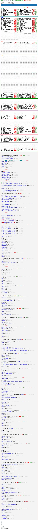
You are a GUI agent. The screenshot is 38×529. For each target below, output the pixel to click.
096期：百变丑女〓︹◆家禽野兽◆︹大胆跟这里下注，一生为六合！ (7, 103)
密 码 (2, 3)
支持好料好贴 (3, 422)
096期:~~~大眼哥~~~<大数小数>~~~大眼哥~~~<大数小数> (11, 434)
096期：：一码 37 (4, 163)
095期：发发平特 (3, 114)
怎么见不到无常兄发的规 (4, 188)
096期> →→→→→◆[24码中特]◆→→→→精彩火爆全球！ (11, 377)
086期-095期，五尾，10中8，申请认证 (6, 172)
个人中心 (15, 7)
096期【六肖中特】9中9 (3, 30)
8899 (2, 429)
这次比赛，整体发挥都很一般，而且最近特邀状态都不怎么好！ (9, 157)
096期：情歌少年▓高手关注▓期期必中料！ (9, 299)
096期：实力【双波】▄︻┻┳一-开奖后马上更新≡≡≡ (6, 129)
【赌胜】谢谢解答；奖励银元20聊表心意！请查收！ (7, 215)
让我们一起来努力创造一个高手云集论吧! (6, 309)
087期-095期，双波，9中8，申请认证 (6, 175)
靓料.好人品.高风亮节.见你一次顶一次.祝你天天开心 (7, 509)
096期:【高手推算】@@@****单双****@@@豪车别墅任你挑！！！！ (12, 443)
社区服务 (4, 0)
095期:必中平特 (21, 114)
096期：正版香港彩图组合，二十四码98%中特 (6, 43)
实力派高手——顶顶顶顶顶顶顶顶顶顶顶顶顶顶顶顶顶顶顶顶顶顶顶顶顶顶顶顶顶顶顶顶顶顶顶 (12, 296)
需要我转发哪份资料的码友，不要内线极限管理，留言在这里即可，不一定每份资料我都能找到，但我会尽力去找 (14, 185)
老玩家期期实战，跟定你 (4, 236)
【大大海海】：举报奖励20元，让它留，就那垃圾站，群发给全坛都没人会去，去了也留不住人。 (12, 196)
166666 (3, 250)
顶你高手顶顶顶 (3, 249)
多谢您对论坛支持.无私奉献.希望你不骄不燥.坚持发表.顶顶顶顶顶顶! (9, 464)
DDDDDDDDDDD (4, 245)
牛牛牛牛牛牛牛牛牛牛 (4, 244)
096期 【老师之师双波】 (22, 127)
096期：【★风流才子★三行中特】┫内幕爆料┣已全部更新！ (7, 148)
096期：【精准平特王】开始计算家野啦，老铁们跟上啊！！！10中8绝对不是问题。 (7, 105)
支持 (2, 324)
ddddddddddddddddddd (4, 263)
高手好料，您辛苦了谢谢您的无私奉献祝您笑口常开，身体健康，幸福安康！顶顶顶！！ (11, 476)
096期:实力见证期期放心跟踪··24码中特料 (23, 42)
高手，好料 (3, 512)
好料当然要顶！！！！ (4, 431)
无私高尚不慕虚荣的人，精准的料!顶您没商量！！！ (7, 300)
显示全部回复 (6, 169)
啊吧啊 (3, 475)
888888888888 (3, 303)
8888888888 (3, 320)
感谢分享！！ (3, 281)
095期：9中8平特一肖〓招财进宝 (22, 116)
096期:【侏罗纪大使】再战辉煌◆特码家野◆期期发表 (25, 103)
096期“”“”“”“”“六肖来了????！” (5, 27)
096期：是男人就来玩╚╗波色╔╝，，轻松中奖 (6, 130)
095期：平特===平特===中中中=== (23, 115)
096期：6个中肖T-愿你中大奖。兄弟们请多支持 (6, 26)
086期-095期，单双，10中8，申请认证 (6, 178)
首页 (2, 7)
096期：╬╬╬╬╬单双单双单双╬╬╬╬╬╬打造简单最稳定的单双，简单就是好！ (7, 96)
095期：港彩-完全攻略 (3, 13)
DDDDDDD (3, 311)
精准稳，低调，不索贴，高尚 (5, 248)
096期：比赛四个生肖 (3, 24)
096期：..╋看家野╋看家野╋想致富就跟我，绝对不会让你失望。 (12, 368)
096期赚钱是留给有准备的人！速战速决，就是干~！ (25, 43)
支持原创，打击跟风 (4, 402)
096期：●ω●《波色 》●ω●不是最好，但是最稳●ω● (25, 125)
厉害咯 (3, 274)
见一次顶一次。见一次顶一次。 (5, 347)
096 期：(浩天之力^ (3, 126)
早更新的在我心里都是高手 (5, 292)
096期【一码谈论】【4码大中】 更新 (5, 15)
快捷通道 (35, 7)
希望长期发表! (3, 516)
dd (2, 403)
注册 (12, 3)
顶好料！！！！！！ (4, 283)
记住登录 (9, 2)
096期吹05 (3, 166)
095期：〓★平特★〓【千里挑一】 (5, 115)
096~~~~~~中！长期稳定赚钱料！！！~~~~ (24, 14)
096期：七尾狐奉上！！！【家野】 (8, 482)
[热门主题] (2, 252)
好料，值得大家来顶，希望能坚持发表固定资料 (7, 384)
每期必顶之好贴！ (4, 362)
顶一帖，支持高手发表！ (4, 305)
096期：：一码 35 (4, 167)
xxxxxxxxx (3, 342)
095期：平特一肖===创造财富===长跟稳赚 (5, 116)
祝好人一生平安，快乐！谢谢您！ (5, 405)
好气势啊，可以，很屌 (4, 444)
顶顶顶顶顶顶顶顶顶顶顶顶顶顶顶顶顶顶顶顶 (7, 478)
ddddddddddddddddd (4, 484)
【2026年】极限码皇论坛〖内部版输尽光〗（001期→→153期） (9, 228)
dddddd (3, 273)
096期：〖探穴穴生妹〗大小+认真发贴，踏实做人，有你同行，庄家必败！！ (13, 501)
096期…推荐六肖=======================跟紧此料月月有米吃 (12, 394)
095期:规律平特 (2, 117)
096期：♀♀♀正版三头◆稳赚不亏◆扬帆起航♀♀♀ (6, 138)
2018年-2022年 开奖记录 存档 (5, 206)
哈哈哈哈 (3, 289)
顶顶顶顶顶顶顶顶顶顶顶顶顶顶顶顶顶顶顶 (6, 314)
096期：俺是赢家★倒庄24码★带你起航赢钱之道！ (10, 361)
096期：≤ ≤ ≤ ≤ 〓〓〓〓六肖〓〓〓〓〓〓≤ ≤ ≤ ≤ (10, 495)
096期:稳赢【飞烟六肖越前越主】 (4, 31)
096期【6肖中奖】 (7, 428)
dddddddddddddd (4, 237)
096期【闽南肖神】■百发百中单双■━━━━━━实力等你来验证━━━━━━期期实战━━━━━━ (7, 95)
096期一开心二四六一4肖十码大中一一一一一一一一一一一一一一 (25, 12)
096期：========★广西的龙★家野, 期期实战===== (7, 107)
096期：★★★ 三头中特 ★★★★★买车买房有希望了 (7, 139)
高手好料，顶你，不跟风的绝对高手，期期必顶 (7, 373)
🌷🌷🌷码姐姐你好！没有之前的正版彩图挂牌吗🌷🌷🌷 (8, 219)
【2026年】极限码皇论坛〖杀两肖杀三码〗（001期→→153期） (9, 231)
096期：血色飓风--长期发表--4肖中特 (9, 353)
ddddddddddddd (3, 472)
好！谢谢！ (3, 288)
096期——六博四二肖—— (4, 11)
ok (2, 389)
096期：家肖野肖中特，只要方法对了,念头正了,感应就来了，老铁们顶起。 (25, 105)
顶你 (2, 261)
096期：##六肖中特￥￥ (22, 20)
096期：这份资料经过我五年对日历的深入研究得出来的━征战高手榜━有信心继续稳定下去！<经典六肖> (25, 18)
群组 (11, 7)
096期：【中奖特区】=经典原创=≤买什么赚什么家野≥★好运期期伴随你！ (7, 109)
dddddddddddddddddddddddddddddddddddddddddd (7, 341)
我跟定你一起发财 (4, 328)
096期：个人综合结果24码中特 (4, 14)
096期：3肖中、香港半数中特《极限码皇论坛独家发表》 (7, 12)
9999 (2, 356)
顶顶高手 (3, 510)
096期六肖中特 (21, 31)
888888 (3, 256)
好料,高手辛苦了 (4, 498)
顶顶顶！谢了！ (3, 445)
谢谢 (2, 430)
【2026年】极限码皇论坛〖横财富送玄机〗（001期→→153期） (9, 233)
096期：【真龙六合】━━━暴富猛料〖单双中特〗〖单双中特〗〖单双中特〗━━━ (25, 95)
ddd (2, 238)
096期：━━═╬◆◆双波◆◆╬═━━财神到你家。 (6, 132)
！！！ (3, 313)
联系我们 (2, 528)
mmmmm (3, 363)
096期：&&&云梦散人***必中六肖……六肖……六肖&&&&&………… (7, 23)
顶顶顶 (3, 456)
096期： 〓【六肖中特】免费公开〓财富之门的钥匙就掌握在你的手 (12, 410)
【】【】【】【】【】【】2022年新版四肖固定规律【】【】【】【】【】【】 (10, 207)
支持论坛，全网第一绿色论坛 (5, 391)
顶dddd (3, 359)
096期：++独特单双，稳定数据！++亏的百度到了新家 (25, 94)
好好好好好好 (3, 291)
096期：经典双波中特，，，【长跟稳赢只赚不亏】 (6, 128)
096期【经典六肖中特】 (21, 29)
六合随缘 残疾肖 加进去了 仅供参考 (6, 199)
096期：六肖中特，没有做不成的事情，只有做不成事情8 (25, 28)
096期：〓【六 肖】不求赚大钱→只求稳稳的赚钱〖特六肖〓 (25, 27)
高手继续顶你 (3, 506)
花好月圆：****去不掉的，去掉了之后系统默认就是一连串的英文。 (9, 210)
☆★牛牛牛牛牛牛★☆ (4, 518)
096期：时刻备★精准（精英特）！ (5, 25)
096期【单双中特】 (7, 252)
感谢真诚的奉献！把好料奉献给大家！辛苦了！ (7, 323)
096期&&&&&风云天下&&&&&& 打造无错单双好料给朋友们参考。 (7, 97)
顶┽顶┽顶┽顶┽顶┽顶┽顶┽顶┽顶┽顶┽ (7, 395)
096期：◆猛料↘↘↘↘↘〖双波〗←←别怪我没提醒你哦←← (25, 131)
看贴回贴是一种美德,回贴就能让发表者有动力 (7, 411)
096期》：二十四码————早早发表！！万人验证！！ (11, 339)
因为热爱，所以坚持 (4, 378)
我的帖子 (9, 7)
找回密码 (12, 2)
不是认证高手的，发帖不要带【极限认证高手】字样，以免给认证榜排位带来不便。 (11, 183)
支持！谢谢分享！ (4, 499)
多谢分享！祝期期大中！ (4, 383)
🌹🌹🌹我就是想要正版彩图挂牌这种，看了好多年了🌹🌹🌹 (8, 222)
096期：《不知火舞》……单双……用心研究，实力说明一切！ (25, 97)
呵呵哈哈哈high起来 (4, 417)
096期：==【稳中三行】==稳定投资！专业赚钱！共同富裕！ (25, 148)
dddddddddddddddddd (4, 366)
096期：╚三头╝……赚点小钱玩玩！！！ (23, 140)
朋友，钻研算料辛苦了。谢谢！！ (5, 372)
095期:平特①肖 (21, 118)
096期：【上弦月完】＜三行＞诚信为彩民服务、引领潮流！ (11, 317)
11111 (2, 369)
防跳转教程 (20, 7)
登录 (9, 3)
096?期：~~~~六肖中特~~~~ (22, 30)
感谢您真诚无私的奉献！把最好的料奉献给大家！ (7, 441)
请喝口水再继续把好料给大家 (5, 358)
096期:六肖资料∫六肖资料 (22, 25)
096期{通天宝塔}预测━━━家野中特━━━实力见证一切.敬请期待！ (7, 104)
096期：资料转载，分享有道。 (4, 9)
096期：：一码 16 (4, 168)
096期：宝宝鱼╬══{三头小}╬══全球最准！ (24, 136)
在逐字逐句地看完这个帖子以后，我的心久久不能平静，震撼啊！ (9, 397)
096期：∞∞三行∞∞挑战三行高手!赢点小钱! (5, 147)
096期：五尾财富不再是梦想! (8, 235)
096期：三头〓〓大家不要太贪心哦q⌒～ (5, 141)
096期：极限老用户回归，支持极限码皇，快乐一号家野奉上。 (7, 106)
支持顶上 (3, 241)
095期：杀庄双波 (21, 132)
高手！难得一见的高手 (4, 355)
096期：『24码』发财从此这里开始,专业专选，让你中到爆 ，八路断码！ (7, 42)
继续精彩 (3, 467)
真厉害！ (3, 496)
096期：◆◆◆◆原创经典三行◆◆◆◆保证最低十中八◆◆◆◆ (25, 147)
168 (2, 333)
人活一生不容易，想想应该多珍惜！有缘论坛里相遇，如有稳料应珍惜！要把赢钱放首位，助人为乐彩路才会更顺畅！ (14, 350)
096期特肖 (2, 28)
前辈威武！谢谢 (3, 297)
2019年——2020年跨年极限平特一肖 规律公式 (7, 209)
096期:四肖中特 (21, 24)
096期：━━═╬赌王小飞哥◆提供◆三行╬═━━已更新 (7, 150)
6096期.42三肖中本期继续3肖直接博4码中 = (24, 11)
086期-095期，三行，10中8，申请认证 (6, 174)
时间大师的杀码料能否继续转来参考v (6, 191)
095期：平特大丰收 (21, 117)
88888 (2, 439)
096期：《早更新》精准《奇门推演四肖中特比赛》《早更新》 (7, 21)
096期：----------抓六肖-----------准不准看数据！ (6, 22)
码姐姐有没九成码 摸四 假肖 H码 (5, 201)
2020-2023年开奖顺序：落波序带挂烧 (6, 204)
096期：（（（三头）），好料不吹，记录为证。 (24, 138)
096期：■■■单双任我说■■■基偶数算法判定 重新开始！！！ (25, 93)
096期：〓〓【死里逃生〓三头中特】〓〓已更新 (24, 137)
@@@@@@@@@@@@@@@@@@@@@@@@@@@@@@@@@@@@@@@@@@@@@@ (12, 381)
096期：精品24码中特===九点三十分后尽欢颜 (24, 44)
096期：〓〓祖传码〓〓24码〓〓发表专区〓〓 (10, 285)
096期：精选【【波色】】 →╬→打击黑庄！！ (24, 129)
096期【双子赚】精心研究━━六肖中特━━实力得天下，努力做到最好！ (25, 19)
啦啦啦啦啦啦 (3, 490)
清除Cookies (7, 528)
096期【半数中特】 (21, 13)
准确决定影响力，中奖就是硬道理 (5, 489)
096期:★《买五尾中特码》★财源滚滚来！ (9, 416)
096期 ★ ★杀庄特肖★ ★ (22, 21)
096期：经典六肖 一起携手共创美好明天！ (6, 18)
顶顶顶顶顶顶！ (3, 487)
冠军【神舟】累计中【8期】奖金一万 (6, 156)
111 (2, 280)
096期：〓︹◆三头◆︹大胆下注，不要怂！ (24, 139)
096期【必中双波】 (21, 126)
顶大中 (3, 286)
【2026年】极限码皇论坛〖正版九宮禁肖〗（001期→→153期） (9, 226)
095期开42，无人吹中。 (4, 161)
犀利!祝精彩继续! (4, 242)
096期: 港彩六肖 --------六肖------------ (23, 23)
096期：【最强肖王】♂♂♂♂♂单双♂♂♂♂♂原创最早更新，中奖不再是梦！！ (25, 96)
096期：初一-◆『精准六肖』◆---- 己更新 (5, 32)
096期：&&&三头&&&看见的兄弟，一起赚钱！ (6, 137)
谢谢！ (3, 503)
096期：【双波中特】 (21, 130)
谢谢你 (3, 414)
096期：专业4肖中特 (7, 295)
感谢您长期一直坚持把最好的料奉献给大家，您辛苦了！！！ (8, 453)
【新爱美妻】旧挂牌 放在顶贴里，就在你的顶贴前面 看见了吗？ (9, 220)
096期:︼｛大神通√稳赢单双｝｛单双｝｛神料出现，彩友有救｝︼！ (7, 94)
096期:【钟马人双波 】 (3, 127)
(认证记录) (18, 9)
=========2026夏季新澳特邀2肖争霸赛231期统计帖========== (11, 155)
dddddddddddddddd (4, 515)
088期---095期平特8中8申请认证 (5, 179)
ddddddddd (3, 479)
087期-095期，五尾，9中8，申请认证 (6, 177)
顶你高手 (3, 255)
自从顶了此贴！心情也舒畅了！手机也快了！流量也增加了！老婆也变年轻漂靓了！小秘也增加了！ (12, 348)
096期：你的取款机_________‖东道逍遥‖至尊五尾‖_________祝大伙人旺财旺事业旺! (14, 387)
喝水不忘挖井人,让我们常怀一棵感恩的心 (6, 327)
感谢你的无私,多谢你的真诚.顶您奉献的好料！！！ (7, 396)
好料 (2, 239)
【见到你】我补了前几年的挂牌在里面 (6, 218)
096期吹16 (3, 164)
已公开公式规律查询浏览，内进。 (5, 186)
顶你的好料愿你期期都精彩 (5, 330)
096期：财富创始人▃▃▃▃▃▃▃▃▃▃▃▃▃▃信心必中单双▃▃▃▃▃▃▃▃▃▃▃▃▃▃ (7, 93)
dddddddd (3, 457)
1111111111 (3, 302)
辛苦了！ (3, 470)
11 (2, 310)
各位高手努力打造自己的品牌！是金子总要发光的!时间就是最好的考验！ (10, 492)
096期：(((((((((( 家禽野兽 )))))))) (23, 107)
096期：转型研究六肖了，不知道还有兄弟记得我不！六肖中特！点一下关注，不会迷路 (7, 20)
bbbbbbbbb (3, 408)
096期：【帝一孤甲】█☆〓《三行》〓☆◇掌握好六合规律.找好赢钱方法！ (25, 149)
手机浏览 (5, 528)
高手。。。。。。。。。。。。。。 (6, 468)
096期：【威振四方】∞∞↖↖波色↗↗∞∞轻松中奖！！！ (7, 125)
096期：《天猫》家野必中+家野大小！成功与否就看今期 (25, 108)
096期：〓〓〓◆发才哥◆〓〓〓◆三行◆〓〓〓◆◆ (6, 149)
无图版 (3, 528)
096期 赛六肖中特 (21, 26)
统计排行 (6, 0)
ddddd (2, 375)
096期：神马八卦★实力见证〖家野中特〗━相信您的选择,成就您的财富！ (7, 108)
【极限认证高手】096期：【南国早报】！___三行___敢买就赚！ (12, 258)
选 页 (3, 526)
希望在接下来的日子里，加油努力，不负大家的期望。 (8, 158)
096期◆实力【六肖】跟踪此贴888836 (23, 22)
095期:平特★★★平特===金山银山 (5, 118)
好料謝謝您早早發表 (4, 332)
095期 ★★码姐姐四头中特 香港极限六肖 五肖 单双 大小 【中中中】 (25, 10)
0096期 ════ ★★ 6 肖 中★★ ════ (23, 9)
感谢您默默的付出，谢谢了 (5, 471)
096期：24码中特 (3, 44)
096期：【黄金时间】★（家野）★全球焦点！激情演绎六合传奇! (25, 106)
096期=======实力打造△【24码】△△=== (9, 308)
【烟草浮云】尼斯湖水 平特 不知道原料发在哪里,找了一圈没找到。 (9, 190)
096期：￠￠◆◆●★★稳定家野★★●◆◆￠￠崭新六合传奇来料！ (25, 104)
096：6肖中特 (2, 19)
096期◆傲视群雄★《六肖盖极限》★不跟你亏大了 (10, 276)
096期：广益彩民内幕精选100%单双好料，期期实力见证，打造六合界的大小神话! (7, 92)
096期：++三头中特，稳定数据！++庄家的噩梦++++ (6, 136)
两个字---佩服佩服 (4, 340)
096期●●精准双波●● (21, 128)
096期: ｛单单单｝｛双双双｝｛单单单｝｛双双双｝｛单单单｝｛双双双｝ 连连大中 (25, 92)
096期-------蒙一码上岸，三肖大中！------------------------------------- (7, 10)
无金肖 (3, 195)
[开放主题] (2, 295)
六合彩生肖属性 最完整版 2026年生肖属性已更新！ (11, 193)
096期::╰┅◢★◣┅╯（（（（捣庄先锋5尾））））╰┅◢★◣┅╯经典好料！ (13, 462)
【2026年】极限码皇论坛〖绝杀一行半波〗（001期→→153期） (9, 230)
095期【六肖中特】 (21, 32)
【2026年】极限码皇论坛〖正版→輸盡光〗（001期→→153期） (9, 227)
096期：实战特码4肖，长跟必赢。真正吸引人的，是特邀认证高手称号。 (7, 29)
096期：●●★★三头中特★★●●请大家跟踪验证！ (6, 140)
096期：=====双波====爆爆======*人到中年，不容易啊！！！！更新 (7, 133)
